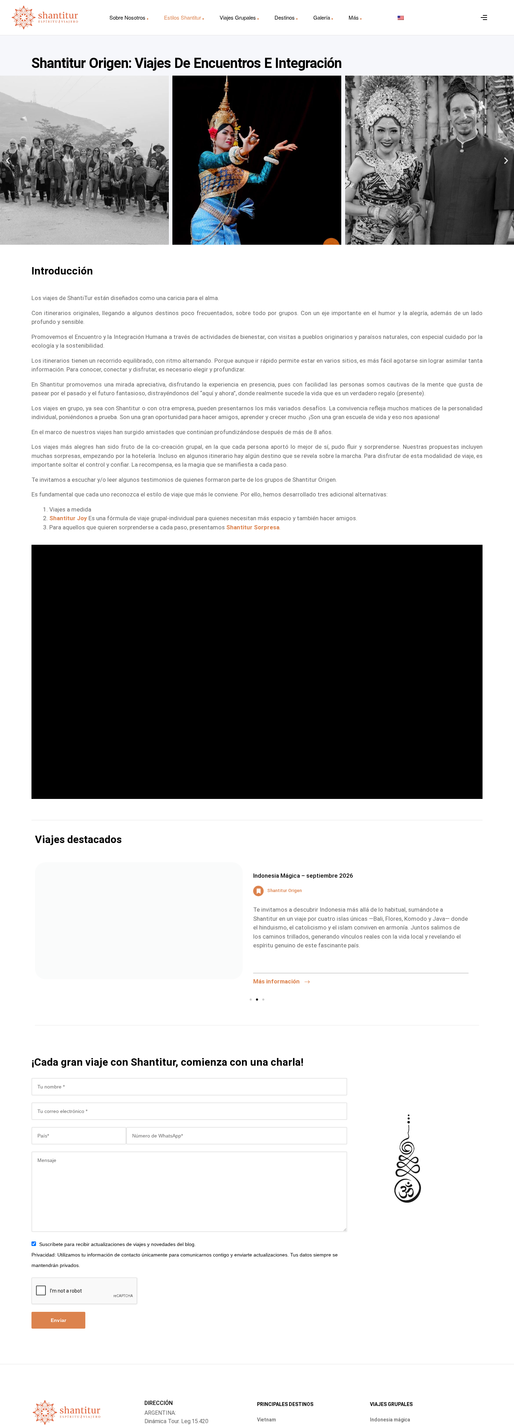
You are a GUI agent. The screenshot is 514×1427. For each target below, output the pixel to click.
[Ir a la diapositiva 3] (263, 999)
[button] (7, 160)
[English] (400, 18)
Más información (277, 980)
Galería (321, 17)
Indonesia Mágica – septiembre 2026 (303, 875)
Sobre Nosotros (127, 17)
